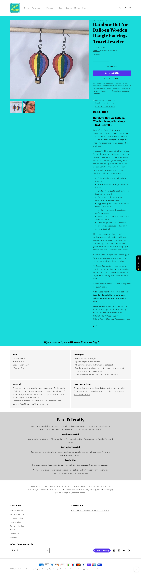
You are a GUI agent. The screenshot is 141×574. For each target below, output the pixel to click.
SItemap (13, 538)
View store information (105, 106)
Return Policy (15, 522)
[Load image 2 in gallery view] (29, 107)
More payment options (112, 78)
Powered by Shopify (33, 569)
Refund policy (46, 569)
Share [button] (98, 326)
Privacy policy (58, 569)
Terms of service (70, 569)
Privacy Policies (16, 510)
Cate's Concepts (20, 569)
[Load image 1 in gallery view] (16, 107)
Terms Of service (17, 514)
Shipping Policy (16, 518)
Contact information (97, 569)
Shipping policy (83, 569)
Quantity (96, 54)
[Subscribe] (47, 550)
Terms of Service (17, 526)
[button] (38, 8)
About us (13, 530)
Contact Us (14, 534)
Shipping (96, 50)
